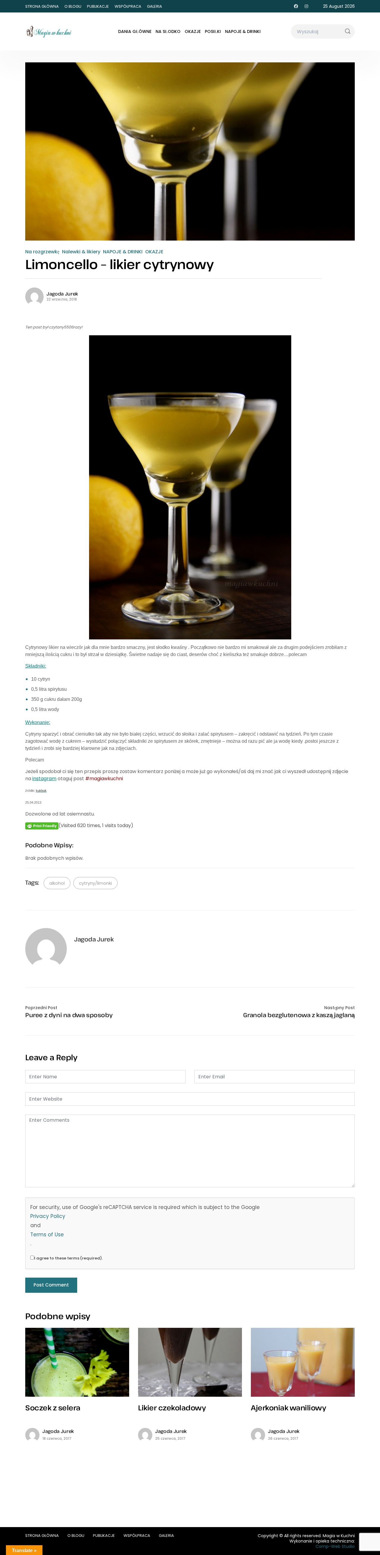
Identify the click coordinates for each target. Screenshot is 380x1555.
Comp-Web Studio (335, 1546)
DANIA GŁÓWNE (134, 31)
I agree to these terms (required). (68, 1258)
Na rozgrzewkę (42, 251)
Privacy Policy (47, 1216)
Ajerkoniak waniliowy (288, 1407)
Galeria (154, 6)
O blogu (72, 6)
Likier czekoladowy (172, 1407)
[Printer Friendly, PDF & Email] (41, 825)
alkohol (57, 883)
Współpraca (128, 6)
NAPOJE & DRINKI (243, 31)
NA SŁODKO (168, 31)
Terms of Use (47, 1234)
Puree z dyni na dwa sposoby (69, 1015)
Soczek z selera (52, 1407)
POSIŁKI (213, 31)
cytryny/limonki (95, 883)
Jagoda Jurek (62, 293)
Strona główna (42, 6)
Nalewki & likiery (81, 251)
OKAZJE (193, 31)
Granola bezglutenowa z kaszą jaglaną (299, 1015)
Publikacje (98, 6)
